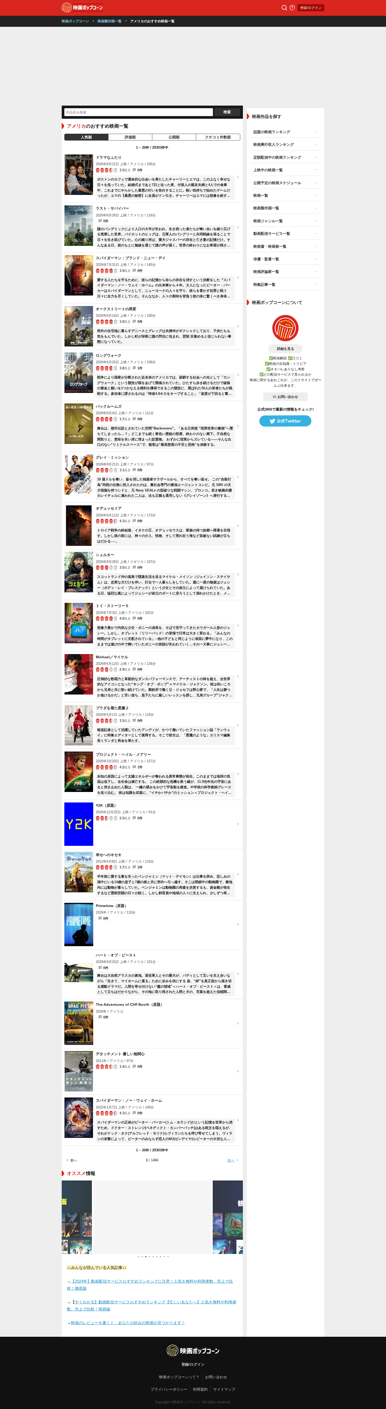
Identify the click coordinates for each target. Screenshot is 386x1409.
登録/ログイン (311, 8)
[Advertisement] (193, 66)
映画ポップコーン (75, 21)
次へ (230, 1160)
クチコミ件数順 (218, 137)
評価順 (130, 137)
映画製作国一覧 (110, 21)
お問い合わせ (288, 397)
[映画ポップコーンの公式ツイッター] (285, 421)
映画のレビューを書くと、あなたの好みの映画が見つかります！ (128, 1322)
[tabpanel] (152, 1217)
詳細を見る (285, 349)
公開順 (174, 137)
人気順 (86, 137)
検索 (227, 112)
